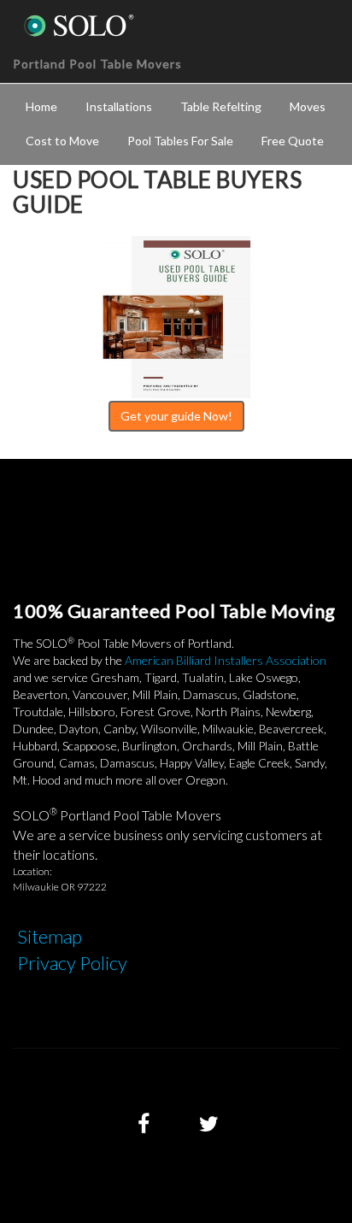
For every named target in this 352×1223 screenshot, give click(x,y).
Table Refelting (220, 106)
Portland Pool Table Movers (97, 63)
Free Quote (292, 140)
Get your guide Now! (176, 416)
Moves (308, 106)
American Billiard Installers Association (225, 660)
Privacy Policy (72, 962)
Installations (118, 106)
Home (41, 106)
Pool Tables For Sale (180, 140)
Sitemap (49, 936)
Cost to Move (62, 140)
